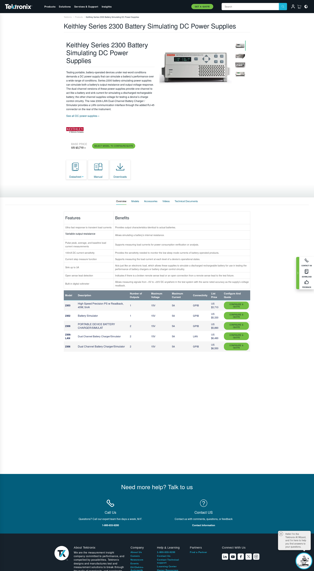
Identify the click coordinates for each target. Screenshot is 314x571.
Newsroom (137, 559)
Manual (98, 177)
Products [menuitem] (50, 6)
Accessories (150, 201)
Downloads (120, 177)
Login (291, 7)
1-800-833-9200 (166, 552)
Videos (166, 201)
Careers (135, 556)
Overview (121, 201)
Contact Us (163, 556)
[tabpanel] (195, 68)
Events (135, 563)
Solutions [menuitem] (65, 6)
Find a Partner (198, 552)
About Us (136, 552)
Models (135, 201)
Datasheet (75, 177)
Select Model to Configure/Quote (113, 145)
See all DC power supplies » (82, 116)
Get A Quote (202, 6)
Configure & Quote (236, 305)
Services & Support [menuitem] (86, 6)
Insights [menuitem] (107, 6)
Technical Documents (186, 201)
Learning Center (166, 566)
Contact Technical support (168, 561)
